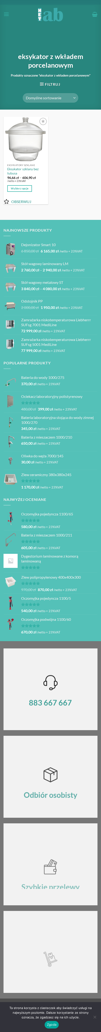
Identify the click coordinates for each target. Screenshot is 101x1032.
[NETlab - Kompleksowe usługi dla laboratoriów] (50, 14)
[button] (6, 14)
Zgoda (51, 1024)
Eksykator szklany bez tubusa (23, 171)
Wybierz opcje (19, 188)
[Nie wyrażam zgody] (94, 1018)
